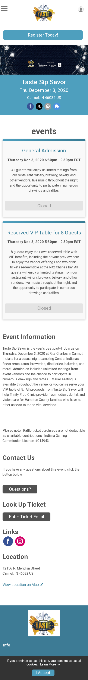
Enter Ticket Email (26, 516)
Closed (44, 205)
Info (6, 645)
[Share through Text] (56, 106)
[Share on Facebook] (30, 106)
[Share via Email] (47, 106)
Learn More (48, 664)
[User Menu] (81, 9)
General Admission (44, 150)
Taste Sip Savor (44, 82)
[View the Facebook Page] (8, 541)
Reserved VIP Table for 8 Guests (44, 232)
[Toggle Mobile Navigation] (4, 8)
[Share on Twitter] (39, 106)
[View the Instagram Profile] (20, 541)
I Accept (43, 673)
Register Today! (43, 35)
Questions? (20, 489)
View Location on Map (21, 585)
